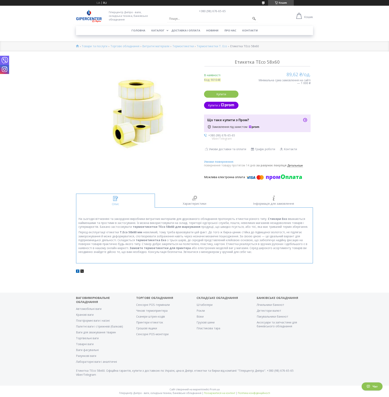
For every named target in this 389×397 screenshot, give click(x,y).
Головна (138, 30)
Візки (200, 316)
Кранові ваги (85, 315)
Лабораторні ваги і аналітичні (96, 362)
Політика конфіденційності (254, 393)
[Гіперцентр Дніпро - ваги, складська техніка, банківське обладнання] (89, 16)
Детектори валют (269, 310)
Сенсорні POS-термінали (153, 305)
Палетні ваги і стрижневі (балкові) (99, 326)
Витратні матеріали (155, 46)
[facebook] (77, 272)
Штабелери (205, 305)
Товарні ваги (85, 344)
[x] (82, 272)
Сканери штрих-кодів (150, 316)
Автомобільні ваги (89, 309)
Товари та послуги (94, 46)
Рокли (201, 310)
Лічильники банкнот (270, 305)
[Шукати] (254, 18)
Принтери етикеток (149, 322)
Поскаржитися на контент (219, 393)
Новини (212, 30)
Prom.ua (215, 389)
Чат (375, 386)
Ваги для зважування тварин (96, 332)
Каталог (158, 30)
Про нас (230, 30)
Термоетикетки (183, 46)
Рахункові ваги (86, 356)
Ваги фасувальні (87, 350)
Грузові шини (206, 322)
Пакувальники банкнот (272, 316)
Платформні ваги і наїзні (93, 320)
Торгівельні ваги (87, 338)
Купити (221, 94)
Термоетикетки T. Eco (212, 46)
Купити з (214, 105)
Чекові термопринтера (152, 310)
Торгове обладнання (124, 46)
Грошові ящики (146, 328)
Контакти (250, 30)
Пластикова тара (208, 328)
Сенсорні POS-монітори (152, 334)
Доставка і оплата (185, 30)
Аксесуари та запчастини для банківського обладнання (277, 324)
